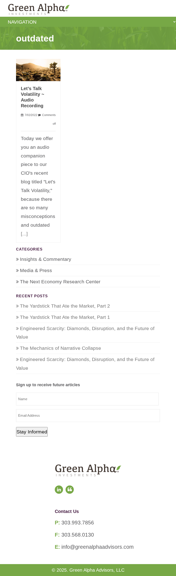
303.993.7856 (77, 523)
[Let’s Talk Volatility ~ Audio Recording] (38, 69)
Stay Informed (31, 431)
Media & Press (36, 270)
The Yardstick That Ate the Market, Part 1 (65, 317)
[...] (24, 233)
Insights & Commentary (45, 259)
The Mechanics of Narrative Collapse (60, 348)
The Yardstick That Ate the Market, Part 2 (65, 306)
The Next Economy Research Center (60, 281)
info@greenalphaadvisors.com (97, 547)
